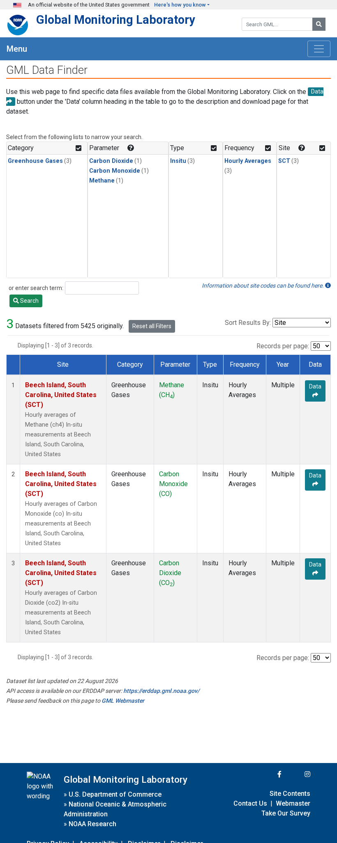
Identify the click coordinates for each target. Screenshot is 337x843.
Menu (17, 49)
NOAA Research (92, 824)
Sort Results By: (248, 323)
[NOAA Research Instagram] (296, 774)
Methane (102, 180)
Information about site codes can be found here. (263, 285)
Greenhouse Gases (35, 161)
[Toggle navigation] (318, 49)
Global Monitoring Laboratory (115, 20)
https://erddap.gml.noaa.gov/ (161, 691)
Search (29, 300)
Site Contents (290, 793)
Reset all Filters (151, 326)
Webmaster (293, 803)
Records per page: (282, 346)
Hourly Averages (247, 161)
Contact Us (250, 803)
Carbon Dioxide (111, 161)
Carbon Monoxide (114, 170)
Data (315, 386)
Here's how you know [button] (180, 5)
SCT (284, 161)
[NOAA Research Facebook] (268, 774)
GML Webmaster (123, 700)
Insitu (178, 161)
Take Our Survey (285, 813)
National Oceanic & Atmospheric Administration (115, 809)
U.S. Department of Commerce (115, 794)
